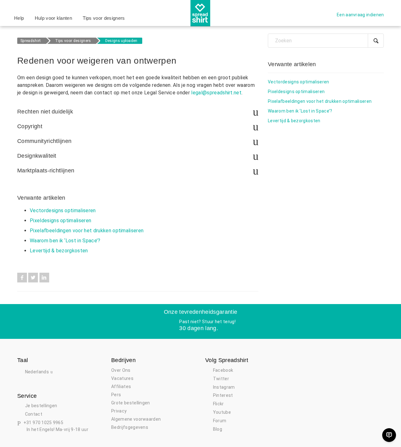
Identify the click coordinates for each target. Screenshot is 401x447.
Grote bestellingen (130, 402)
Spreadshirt (30, 41)
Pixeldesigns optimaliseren (60, 220)
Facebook (22, 277)
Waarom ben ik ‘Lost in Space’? (65, 241)
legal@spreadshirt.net (216, 93)
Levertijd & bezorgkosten (59, 251)
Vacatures (122, 378)
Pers (116, 394)
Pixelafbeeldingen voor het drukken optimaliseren (86, 231)
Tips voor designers (104, 18)
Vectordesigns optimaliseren (63, 210)
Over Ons (121, 370)
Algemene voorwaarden (136, 419)
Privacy (119, 410)
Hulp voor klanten (53, 18)
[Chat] (389, 435)
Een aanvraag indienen (360, 14)
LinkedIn (44, 277)
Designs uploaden (121, 41)
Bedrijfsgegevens (129, 427)
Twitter (33, 277)
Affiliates (121, 386)
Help (19, 18)
